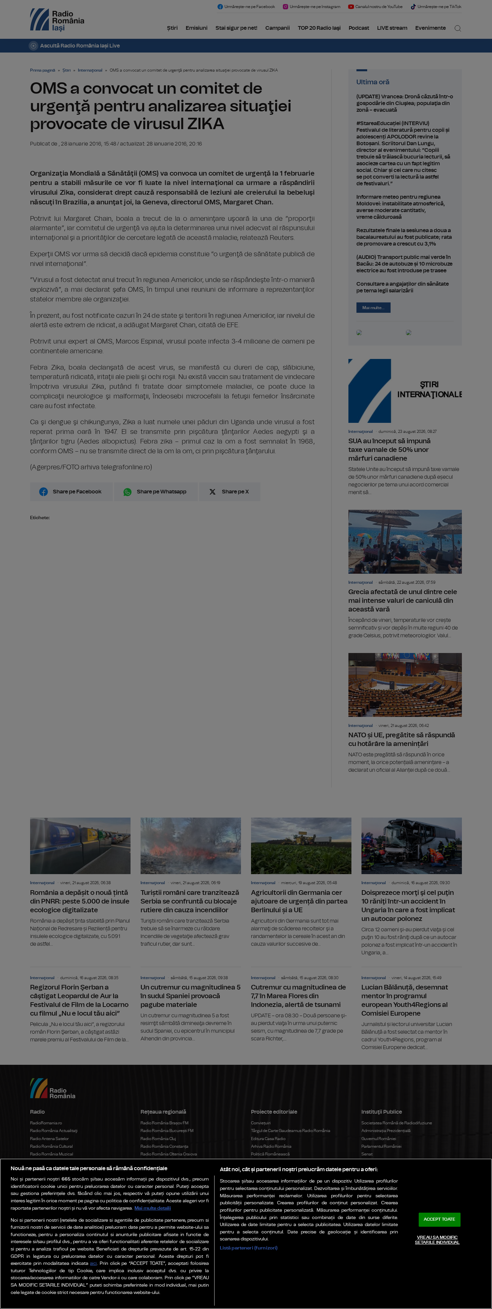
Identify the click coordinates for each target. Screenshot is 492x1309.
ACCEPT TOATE (439, 1219)
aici (93, 1263)
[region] (246, 1233)
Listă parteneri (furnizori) (249, 1247)
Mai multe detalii (153, 1208)
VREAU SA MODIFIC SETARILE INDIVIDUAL (437, 1240)
